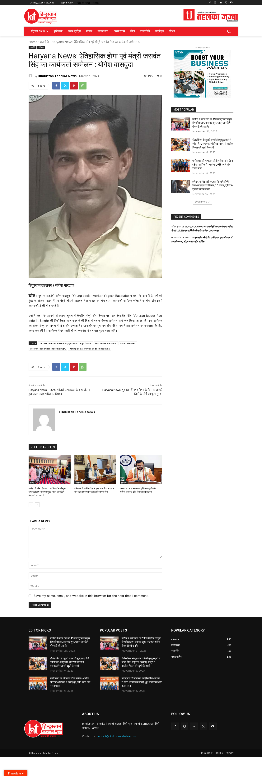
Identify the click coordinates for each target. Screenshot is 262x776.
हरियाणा (41, 47)
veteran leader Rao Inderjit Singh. (48, 348)
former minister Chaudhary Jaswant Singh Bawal (65, 343)
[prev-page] (31, 504)
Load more (201, 201)
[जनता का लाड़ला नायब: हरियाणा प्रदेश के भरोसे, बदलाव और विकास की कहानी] (141, 469)
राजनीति (44, 42)
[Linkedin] (220, 3)
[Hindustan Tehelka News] (31, 76)
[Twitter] (226, 3)
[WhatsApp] (83, 85)
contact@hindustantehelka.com (116, 736)
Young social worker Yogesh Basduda (90, 348)
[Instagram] (215, 3)
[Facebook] (210, 3)
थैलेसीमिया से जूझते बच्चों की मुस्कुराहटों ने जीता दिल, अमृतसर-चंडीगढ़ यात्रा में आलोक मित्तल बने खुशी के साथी (212, 143)
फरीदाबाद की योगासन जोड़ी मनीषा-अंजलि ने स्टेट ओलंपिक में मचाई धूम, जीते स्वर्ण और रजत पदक (212, 164)
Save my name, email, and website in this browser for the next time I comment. (91, 596)
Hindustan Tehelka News (57, 76)
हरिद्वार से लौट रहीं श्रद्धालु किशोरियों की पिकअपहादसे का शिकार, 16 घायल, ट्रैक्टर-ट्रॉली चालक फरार (212, 185)
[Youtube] (231, 3)
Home (33, 42)
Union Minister (127, 343)
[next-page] (37, 504)
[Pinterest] (74, 85)
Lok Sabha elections (105, 343)
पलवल (32, 482)
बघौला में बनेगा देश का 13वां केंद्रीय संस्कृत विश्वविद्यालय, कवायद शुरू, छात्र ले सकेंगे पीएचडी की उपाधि (47, 492)
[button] (228, 31)
